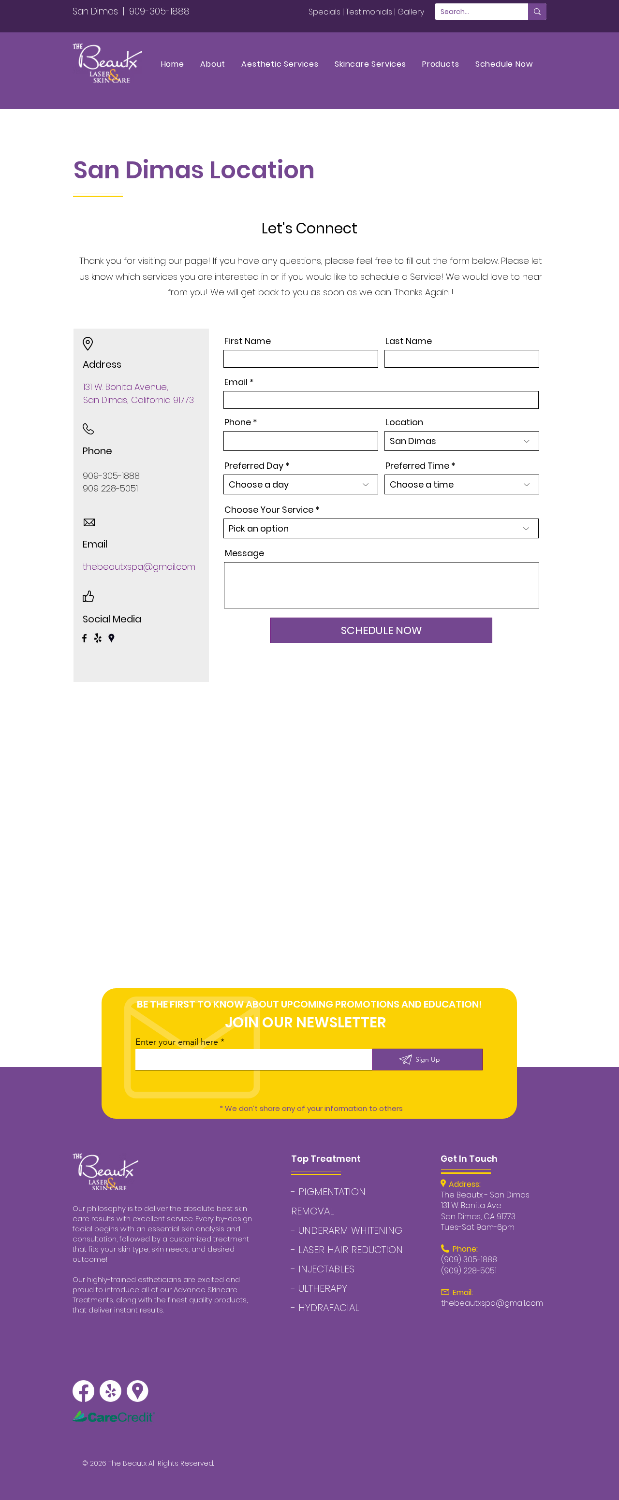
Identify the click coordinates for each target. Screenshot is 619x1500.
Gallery (411, 11)
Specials (324, 11)
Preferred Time (417, 466)
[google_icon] (137, 1391)
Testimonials (369, 11)
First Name (247, 341)
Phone (237, 422)
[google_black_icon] (111, 638)
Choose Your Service (268, 509)
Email (236, 382)
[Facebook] (84, 638)
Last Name (408, 341)
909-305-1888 (159, 11)
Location (404, 422)
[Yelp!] (97, 638)
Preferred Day (253, 466)
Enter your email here (176, 1042)
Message (244, 553)
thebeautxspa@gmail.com (139, 567)
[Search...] (537, 11)
